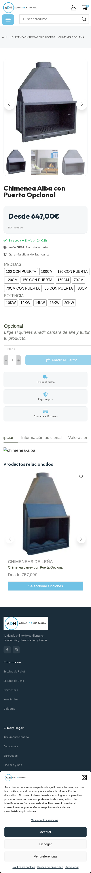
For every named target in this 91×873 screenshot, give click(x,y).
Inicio (5, 37)
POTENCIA (14, 295)
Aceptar (45, 832)
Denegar (45, 844)
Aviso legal (72, 867)
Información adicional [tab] (41, 437)
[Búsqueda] (84, 19)
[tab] (41, 437)
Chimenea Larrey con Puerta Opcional (35, 567)
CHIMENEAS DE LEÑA (71, 37)
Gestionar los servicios (44, 820)
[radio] (21, 271)
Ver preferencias (45, 856)
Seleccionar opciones (45, 586)
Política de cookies (24, 867)
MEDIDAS (12, 264)
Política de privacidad (50, 867)
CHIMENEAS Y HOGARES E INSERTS (33, 37)
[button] (84, 777)
